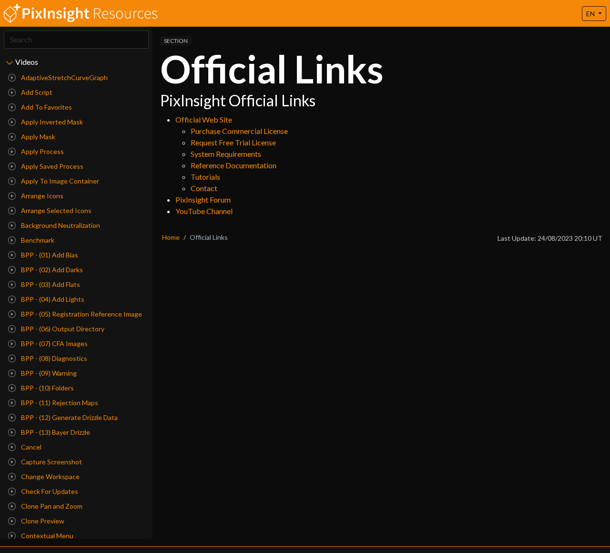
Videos (26, 61)
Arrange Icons (41, 196)
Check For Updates (49, 491)
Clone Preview (42, 521)
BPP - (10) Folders (47, 388)
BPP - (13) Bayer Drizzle (55, 432)
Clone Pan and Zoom (51, 506)
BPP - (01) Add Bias (49, 255)
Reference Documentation (233, 165)
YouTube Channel (204, 210)
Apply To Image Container (59, 181)
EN (591, 14)
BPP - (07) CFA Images (54, 343)
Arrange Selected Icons (56, 210)
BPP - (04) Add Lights (52, 299)
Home (171, 237)
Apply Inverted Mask (51, 122)
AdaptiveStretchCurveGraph (64, 77)
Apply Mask (37, 137)
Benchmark (37, 240)
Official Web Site (203, 119)
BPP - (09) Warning (48, 373)
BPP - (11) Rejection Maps (59, 403)
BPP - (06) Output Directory (62, 329)
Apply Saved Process (51, 166)
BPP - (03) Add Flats (50, 284)
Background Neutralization (60, 225)
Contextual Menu (46, 536)
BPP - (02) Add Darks (51, 270)
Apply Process (42, 151)
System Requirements (226, 153)
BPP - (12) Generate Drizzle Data (69, 417)
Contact (204, 188)
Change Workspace (50, 476)
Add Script (36, 92)
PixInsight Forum (203, 199)
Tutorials (205, 176)
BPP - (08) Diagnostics (53, 358)
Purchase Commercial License (239, 130)
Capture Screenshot (51, 462)
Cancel (30, 447)
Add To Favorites (46, 107)
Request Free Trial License (233, 142)
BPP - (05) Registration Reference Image (81, 314)
